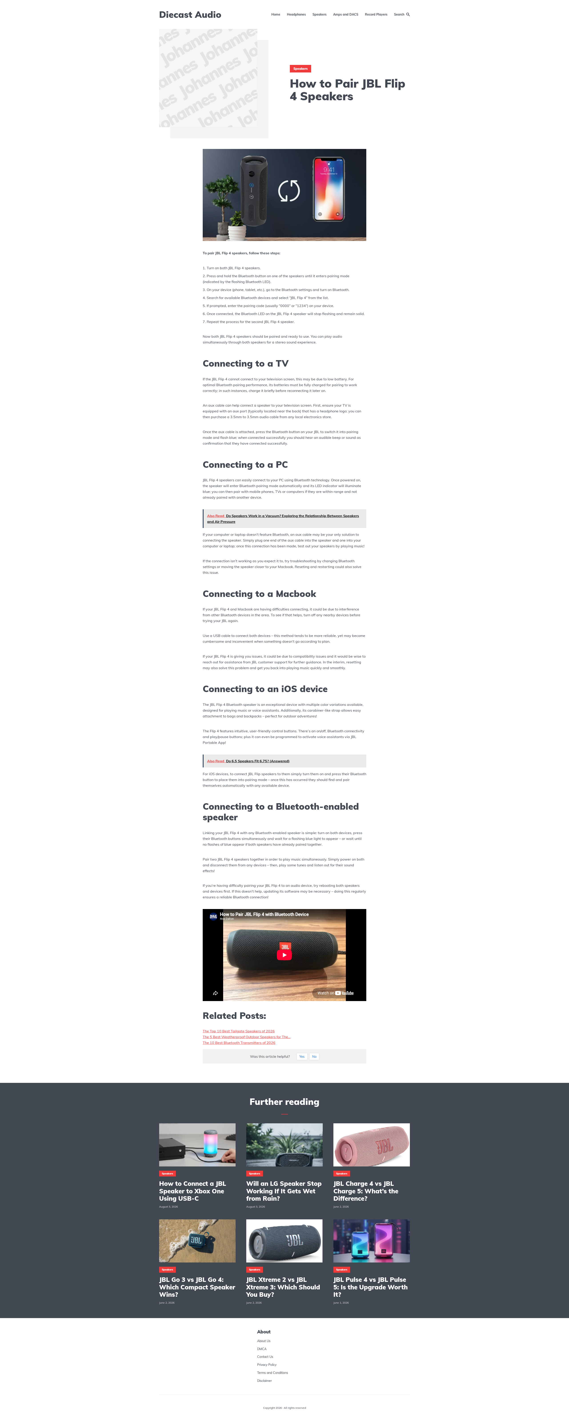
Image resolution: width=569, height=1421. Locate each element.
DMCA (261, 1349)
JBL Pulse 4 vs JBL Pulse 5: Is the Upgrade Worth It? (370, 1287)
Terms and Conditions (272, 1373)
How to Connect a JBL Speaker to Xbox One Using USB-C (192, 1191)
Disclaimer (264, 1381)
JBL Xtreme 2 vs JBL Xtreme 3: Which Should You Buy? (283, 1287)
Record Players (376, 14)
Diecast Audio (190, 14)
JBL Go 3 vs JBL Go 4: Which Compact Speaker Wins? (197, 1287)
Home (275, 14)
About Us (263, 1341)
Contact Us (265, 1357)
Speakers (320, 14)
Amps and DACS (345, 14)
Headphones (296, 14)
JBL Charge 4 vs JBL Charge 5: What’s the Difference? (365, 1191)
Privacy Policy (266, 1365)
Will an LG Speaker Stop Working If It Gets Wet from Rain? (284, 1191)
